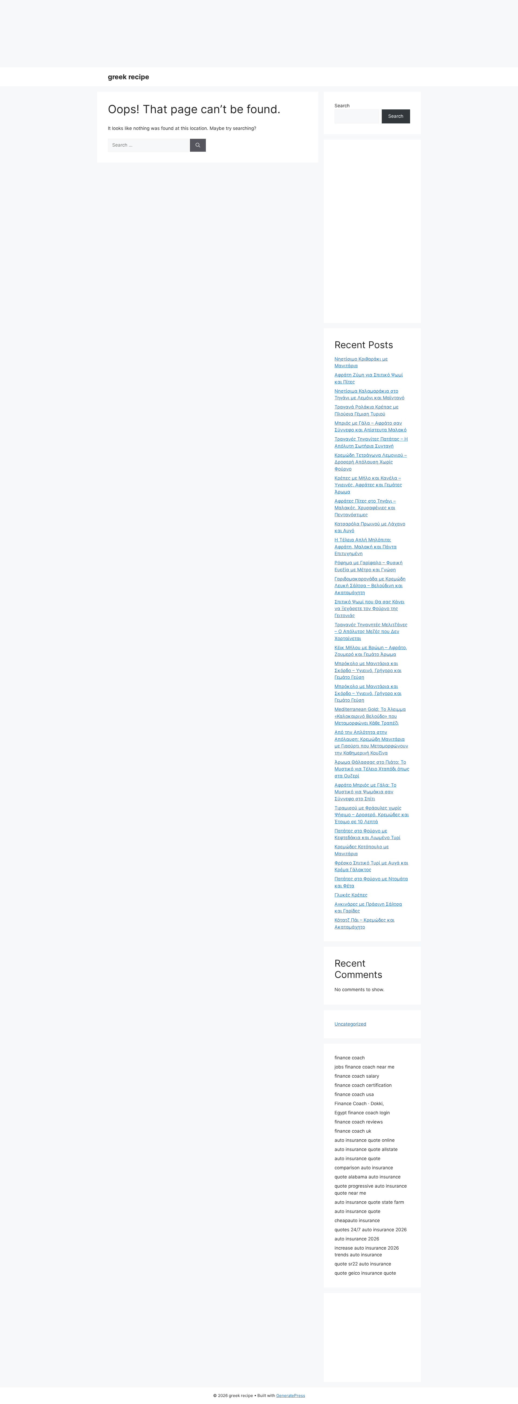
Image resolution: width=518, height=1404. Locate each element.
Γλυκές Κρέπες (351, 895)
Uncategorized (350, 1024)
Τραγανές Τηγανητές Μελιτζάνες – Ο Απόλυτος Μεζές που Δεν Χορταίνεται (371, 631)
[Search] (198, 145)
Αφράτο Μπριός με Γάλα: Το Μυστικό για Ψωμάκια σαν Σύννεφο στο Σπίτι (365, 791)
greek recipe (128, 77)
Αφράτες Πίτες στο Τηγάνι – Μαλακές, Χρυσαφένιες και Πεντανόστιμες (365, 507)
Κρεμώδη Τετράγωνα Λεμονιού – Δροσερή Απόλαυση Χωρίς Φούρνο (371, 462)
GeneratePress (290, 1395)
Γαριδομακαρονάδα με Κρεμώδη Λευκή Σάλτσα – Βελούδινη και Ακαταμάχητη (370, 585)
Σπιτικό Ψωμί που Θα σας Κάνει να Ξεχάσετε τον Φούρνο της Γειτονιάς (369, 608)
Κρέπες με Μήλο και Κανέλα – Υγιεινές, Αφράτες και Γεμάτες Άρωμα (368, 484)
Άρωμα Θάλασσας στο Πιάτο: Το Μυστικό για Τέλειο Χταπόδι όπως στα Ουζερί (372, 769)
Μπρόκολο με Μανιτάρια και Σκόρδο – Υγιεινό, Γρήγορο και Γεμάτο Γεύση (368, 670)
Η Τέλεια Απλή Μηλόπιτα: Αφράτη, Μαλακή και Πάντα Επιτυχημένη (366, 546)
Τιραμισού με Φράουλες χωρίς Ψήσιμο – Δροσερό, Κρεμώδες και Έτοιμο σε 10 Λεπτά (372, 814)
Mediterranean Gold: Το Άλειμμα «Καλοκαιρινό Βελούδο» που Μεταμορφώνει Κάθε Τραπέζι (370, 716)
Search (342, 105)
